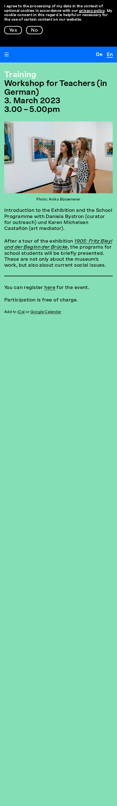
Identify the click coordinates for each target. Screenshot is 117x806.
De (99, 54)
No (34, 30)
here (49, 287)
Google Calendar (45, 312)
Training (20, 75)
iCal (21, 312)
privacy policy (92, 11)
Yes (13, 30)
